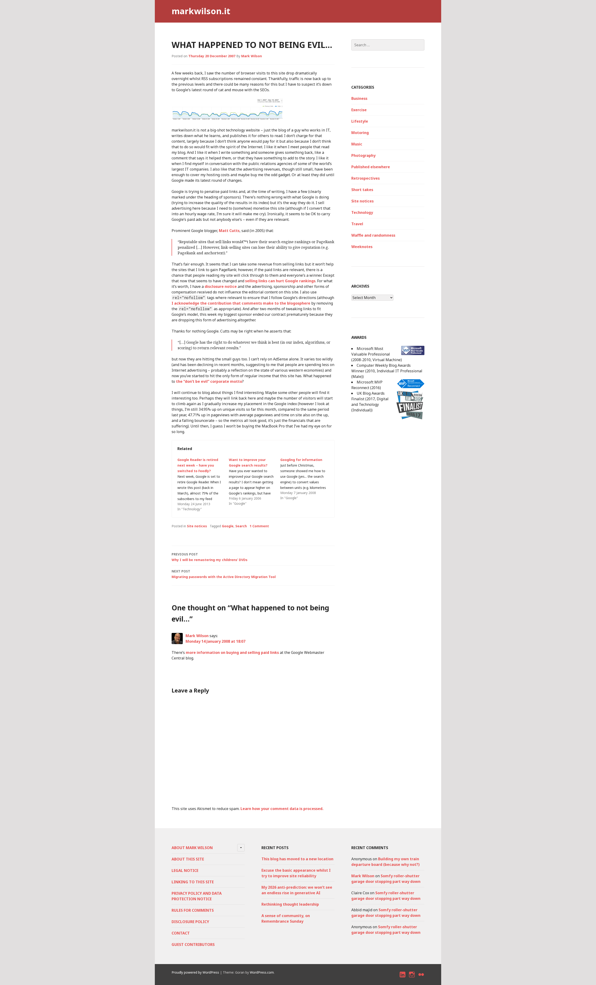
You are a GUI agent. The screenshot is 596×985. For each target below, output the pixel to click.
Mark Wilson (251, 56)
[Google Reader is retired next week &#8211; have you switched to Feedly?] (203, 484)
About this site (188, 859)
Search (241, 526)
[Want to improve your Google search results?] (254, 481)
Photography (363, 155)
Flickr (421, 978)
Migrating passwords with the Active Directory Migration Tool (224, 574)
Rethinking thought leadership (290, 904)
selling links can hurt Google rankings (280, 280)
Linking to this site (193, 881)
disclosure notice (221, 286)
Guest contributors (193, 944)
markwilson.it (201, 11)
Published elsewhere (370, 166)
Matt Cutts (229, 230)
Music (356, 144)
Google (228, 526)
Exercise (359, 109)
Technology (362, 212)
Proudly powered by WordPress (195, 972)
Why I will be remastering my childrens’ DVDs (209, 557)
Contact (181, 933)
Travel (357, 223)
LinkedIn (403, 978)
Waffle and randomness (373, 235)
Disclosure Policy (190, 921)
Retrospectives (365, 178)
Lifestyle (359, 121)
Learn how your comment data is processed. (281, 808)
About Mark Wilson (192, 847)
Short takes (362, 189)
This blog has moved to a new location (297, 858)
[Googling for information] (306, 479)
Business (359, 98)
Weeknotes (361, 246)
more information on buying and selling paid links (232, 652)
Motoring (360, 132)
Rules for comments (193, 910)
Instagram (412, 978)
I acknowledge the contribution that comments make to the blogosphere (241, 303)
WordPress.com (262, 972)
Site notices (197, 526)
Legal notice (185, 870)
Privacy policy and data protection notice (197, 896)
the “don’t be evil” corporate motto (209, 381)
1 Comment (259, 526)
